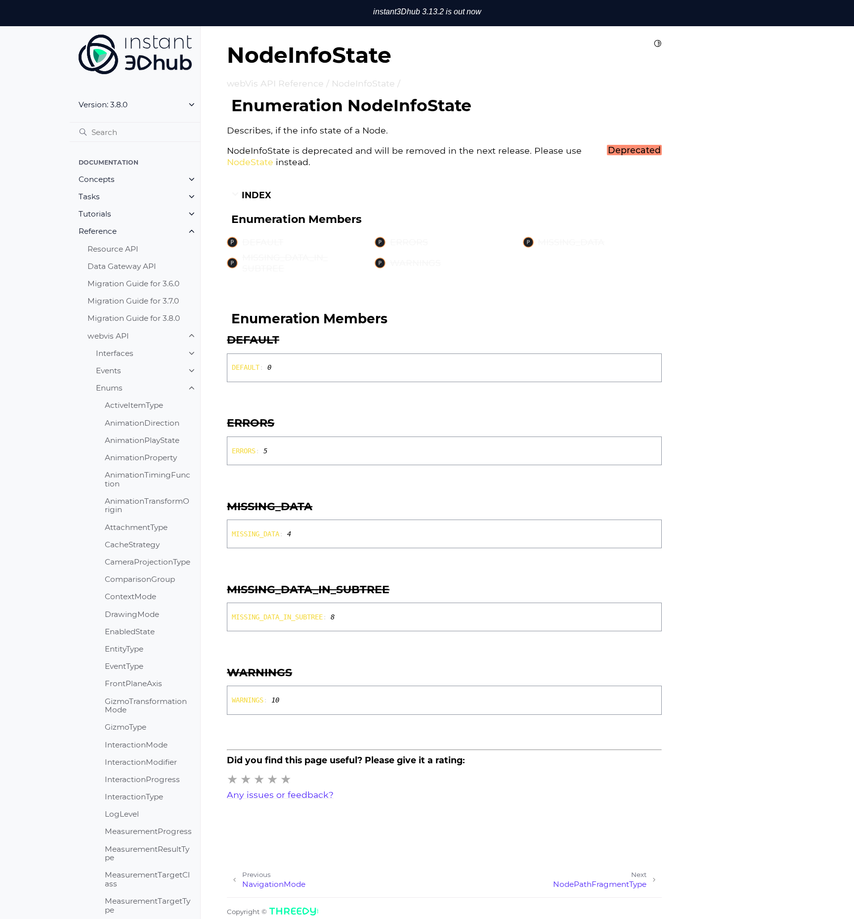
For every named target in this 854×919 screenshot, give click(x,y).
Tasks (89, 196)
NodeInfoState (363, 83)
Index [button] (255, 195)
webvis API (108, 335)
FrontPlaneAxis (133, 683)
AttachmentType (136, 527)
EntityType (124, 649)
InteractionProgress (142, 779)
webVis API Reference (275, 83)
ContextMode (130, 596)
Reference (98, 231)
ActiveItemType (134, 405)
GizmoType (125, 727)
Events (108, 370)
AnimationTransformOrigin (147, 505)
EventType (124, 666)
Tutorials (95, 214)
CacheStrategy (132, 544)
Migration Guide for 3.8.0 (133, 318)
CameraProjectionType (147, 562)
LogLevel (122, 814)
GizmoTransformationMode (146, 705)
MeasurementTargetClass (147, 879)
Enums (109, 388)
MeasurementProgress (148, 831)
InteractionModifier (141, 762)
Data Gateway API (121, 266)
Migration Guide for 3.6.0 (133, 283)
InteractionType (134, 796)
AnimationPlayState (142, 440)
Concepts (97, 179)
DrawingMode (132, 613)
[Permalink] (289, 340)
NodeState (250, 162)
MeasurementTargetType (147, 905)
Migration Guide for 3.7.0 (133, 301)
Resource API (112, 249)
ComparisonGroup (140, 579)
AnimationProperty (141, 457)
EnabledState (130, 631)
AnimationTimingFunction (147, 479)
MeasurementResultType (147, 853)
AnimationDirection (142, 422)
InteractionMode (136, 744)
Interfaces (114, 353)
